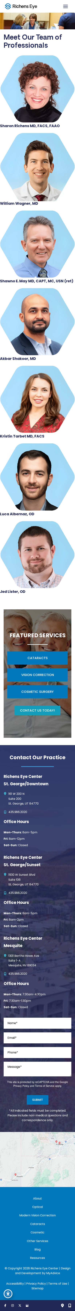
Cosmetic (37, 1232)
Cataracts (37, 1224)
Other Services (37, 1241)
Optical (37, 1207)
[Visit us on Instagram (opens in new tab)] (12, 1305)
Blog (37, 1249)
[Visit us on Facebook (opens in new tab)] (5, 1305)
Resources (37, 1258)
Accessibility (15, 1283)
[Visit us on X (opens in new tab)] (20, 1305)
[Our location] (62, 1305)
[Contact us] (69, 1305)
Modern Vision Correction (37, 1215)
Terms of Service (44, 1086)
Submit (37, 1100)
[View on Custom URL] (37, 1159)
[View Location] (6, 793)
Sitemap (37, 1288)
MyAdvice (53, 1273)
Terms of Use (57, 1283)
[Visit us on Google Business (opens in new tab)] (27, 1305)
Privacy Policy (21, 1086)
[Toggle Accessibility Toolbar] (8, 1293)
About (37, 1198)
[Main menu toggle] (65, 6)
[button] (37, 658)
